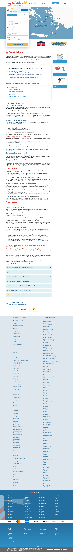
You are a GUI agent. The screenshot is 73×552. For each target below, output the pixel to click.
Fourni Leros (15, 349)
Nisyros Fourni (47, 424)
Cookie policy (10, 538)
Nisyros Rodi (15, 413)
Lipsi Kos (45, 411)
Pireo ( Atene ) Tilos (16, 447)
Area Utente (56, 3)
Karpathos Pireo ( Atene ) (48, 364)
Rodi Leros (15, 452)
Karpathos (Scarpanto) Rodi (18, 379)
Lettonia (42, 506)
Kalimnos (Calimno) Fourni (49, 350)
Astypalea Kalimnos (47, 323)
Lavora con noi (26, 532)
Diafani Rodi (15, 341)
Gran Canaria (27, 497)
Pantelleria (58, 495)
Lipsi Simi (46, 419)
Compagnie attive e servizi (14, 93)
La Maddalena (43, 503)
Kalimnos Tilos (15, 378)
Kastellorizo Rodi (16, 391)
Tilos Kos (14, 484)
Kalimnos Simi (15, 376)
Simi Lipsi (14, 468)
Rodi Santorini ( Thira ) (48, 459)
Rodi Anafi (46, 440)
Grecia (50, 115)
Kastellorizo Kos (16, 387)
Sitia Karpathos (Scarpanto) (18, 471)
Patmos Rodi (46, 437)
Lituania (42, 508)
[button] (65, 3)
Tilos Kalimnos (47, 480)
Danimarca (12, 509)
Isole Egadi (43, 495)
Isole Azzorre (27, 512)
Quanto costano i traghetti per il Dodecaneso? (19, 281)
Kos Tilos (46, 393)
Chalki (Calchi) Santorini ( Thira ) (50, 340)
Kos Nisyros (15, 405)
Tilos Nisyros (46, 483)
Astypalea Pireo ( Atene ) (48, 329)
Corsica (11, 503)
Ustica (57, 512)
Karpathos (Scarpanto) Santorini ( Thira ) (51, 361)
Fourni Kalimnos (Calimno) (18, 344)
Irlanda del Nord (28, 503)
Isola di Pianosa (28, 511)
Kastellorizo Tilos (16, 394)
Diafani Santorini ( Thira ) (48, 347)
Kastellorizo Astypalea (17, 384)
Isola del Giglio (28, 508)
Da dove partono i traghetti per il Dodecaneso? (19, 272)
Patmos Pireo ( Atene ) (48, 435)
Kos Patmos (15, 407)
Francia (11, 515)
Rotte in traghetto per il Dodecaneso (16, 91)
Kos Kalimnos (46, 382)
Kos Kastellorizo (47, 384)
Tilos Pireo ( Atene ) (47, 485)
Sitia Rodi (14, 474)
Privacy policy (10, 537)
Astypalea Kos (15, 330)
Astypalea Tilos (47, 332)
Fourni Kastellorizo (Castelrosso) (19, 346)
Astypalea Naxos (47, 326)
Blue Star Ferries (11, 173)
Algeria (11, 497)
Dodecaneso (12, 511)
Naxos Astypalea (16, 410)
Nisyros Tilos (15, 416)
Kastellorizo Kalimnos (17, 386)
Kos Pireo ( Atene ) (47, 387)
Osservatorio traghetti (58, 534)
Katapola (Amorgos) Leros (17, 397)
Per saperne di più (21, 550)
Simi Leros (15, 466)
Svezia (57, 508)
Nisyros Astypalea (47, 422)
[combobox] (17, 21)
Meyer (41, 532)
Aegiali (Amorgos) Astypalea (18, 320)
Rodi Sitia (46, 462)
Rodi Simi (46, 461)
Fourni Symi (15, 357)
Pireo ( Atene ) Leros (16, 437)
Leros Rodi (46, 403)
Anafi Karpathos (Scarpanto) (18, 325)
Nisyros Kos (46, 427)
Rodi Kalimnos (46, 448)
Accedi (25, 528)
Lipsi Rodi (46, 417)
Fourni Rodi (15, 355)
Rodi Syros (46, 464)
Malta (42, 509)
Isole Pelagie (43, 498)
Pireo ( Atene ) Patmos (17, 442)
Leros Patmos (46, 400)
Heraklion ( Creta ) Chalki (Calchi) (50, 348)
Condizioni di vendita (11, 532)
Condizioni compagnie (11, 534)
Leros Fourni (46, 395)
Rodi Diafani (46, 443)
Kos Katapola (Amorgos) (48, 385)
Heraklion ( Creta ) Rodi (17, 363)
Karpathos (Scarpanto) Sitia (49, 363)
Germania (11, 517)
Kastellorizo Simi (16, 392)
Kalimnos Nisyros (16, 371)
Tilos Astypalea (15, 482)
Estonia (11, 512)
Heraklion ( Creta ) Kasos (17, 362)
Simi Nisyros (46, 470)
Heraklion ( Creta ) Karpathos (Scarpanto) (20, 360)
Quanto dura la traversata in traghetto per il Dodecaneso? (21, 276)
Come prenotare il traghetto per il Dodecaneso (18, 96)
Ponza (57, 498)
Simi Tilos (46, 475)
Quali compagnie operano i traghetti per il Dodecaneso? (21, 267)
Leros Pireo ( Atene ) (48, 401)
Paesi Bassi (43, 517)
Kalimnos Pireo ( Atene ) (48, 353)
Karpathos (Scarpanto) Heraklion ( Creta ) (52, 360)
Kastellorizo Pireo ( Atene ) (49, 377)
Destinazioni (33, 3)
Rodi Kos (14, 450)
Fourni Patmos (15, 354)
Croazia (11, 508)
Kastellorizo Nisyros (16, 389)
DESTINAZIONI (38, 492)
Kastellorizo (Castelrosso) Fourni (50, 376)
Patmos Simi (15, 423)
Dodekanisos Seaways (12, 176)
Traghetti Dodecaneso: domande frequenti (17, 98)
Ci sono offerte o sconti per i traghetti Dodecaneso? (20, 290)
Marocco (42, 511)
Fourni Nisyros (15, 352)
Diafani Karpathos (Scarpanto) (18, 338)
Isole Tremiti (43, 500)
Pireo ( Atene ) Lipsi (16, 439)
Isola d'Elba (27, 506)
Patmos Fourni (47, 430)
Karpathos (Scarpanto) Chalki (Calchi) (51, 356)
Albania (11, 495)
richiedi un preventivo (37, 240)
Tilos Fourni (46, 478)
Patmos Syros (46, 438)
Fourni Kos (15, 347)
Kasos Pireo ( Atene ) (48, 371)
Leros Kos (46, 398)
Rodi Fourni (46, 445)
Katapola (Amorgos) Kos (17, 395)
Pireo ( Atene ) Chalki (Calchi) (18, 426)
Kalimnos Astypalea (16, 365)
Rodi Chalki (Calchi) (47, 441)
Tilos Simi (14, 485)
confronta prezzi (17, 44)
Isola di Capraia (28, 509)
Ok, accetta (50, 549)
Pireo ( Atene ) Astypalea (17, 424)
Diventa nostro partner (27, 529)
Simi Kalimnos (46, 467)
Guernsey (27, 500)
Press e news (57, 533)
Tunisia (57, 511)
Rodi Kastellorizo (47, 453)
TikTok (56, 532)
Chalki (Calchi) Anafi (48, 334)
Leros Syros (46, 406)
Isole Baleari (27, 514)
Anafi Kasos (15, 326)
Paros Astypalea (16, 418)
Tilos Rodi (46, 486)
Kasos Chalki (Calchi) (17, 381)
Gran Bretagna (28, 495)
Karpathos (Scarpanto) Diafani (49, 358)
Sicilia (57, 503)
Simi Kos (14, 464)
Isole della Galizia (28, 517)
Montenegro (43, 512)
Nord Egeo (43, 514)
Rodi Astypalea (15, 448)
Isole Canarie (27, 515)
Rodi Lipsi (14, 453)
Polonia (57, 497)
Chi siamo (9, 528)
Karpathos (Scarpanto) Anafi (49, 355)
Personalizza (64, 549)
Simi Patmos (46, 472)
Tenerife (57, 509)
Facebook (56, 529)
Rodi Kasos (46, 451)
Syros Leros (15, 477)
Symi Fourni (46, 477)
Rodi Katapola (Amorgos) (48, 454)
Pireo (34, 116)
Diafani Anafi (46, 342)
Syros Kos (15, 476)
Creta (11, 506)
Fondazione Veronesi (43, 529)
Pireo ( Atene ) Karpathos (17, 431)
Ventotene (58, 514)
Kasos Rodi (15, 383)
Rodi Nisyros (46, 456)
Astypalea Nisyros (16, 331)
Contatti (9, 529)
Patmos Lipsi (15, 421)
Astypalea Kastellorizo (48, 324)
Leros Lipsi (15, 408)
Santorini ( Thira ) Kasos (17, 461)
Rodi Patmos (15, 455)
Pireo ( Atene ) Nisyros (17, 440)
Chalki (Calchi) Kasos (48, 337)
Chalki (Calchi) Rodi (16, 336)
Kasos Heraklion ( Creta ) (48, 369)
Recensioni (57, 528)
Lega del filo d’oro (42, 533)
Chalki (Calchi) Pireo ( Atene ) (49, 339)
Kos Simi (45, 390)
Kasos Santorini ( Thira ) (48, 372)
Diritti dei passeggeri (11, 541)
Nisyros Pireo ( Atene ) (48, 429)
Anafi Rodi (15, 328)
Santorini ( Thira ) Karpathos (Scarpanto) (20, 460)
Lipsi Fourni (46, 408)
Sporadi (57, 506)
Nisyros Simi (15, 415)
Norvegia (42, 515)
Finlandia (11, 514)
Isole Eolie (43, 497)
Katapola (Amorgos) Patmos (18, 399)
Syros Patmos (15, 479)
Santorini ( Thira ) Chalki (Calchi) (19, 458)
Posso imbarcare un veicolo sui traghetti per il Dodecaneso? (22, 285)
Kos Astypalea (46, 379)
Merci (45, 3)
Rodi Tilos (15, 456)
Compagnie (10, 533)
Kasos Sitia (46, 374)
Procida (57, 500)
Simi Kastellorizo (47, 469)
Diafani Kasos (15, 339)
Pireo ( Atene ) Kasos (17, 432)
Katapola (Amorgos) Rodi (17, 400)
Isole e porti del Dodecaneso (14, 89)
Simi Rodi (14, 469)
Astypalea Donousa (47, 321)
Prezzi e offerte (12, 94)
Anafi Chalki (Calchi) (16, 322)
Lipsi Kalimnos (47, 409)
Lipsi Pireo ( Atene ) (47, 416)
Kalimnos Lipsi (15, 370)
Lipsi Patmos (46, 414)
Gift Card (25, 533)
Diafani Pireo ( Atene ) (48, 345)
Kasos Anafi (46, 366)
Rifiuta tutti (57, 549)
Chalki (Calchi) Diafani (17, 333)
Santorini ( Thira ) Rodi (17, 463)
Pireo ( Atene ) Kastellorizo (18, 434)
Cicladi (11, 500)
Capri (11, 498)
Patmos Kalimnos (47, 432)
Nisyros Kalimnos (47, 425)
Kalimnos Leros (16, 368)
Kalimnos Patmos (16, 373)
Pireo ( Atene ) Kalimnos (17, 429)
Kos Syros (46, 392)
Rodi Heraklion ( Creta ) (48, 446)
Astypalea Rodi (47, 331)
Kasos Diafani (46, 368)
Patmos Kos (46, 433)
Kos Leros (14, 402)
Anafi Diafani (15, 323)
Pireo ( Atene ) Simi (16, 445)
